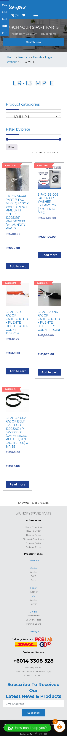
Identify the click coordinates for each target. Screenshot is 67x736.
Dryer (34, 580)
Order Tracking (33, 527)
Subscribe (33, 712)
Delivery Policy (34, 547)
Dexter (33, 567)
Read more (50, 255)
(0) (16, 15)
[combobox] (33, 115)
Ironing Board (33, 623)
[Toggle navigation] (35, 15)
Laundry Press (33, 619)
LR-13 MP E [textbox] (32, 116)
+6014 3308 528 (33, 661)
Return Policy (33, 535)
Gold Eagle (33, 631)
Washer (34, 572)
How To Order (33, 530)
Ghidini (33, 611)
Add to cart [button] (17, 266)
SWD (33, 576)
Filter (11, 147)
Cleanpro (34, 560)
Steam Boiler (33, 615)
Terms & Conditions (33, 539)
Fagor (33, 587)
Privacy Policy (33, 543)
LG (33, 595)
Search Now (33, 42)
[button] (27, 728)
